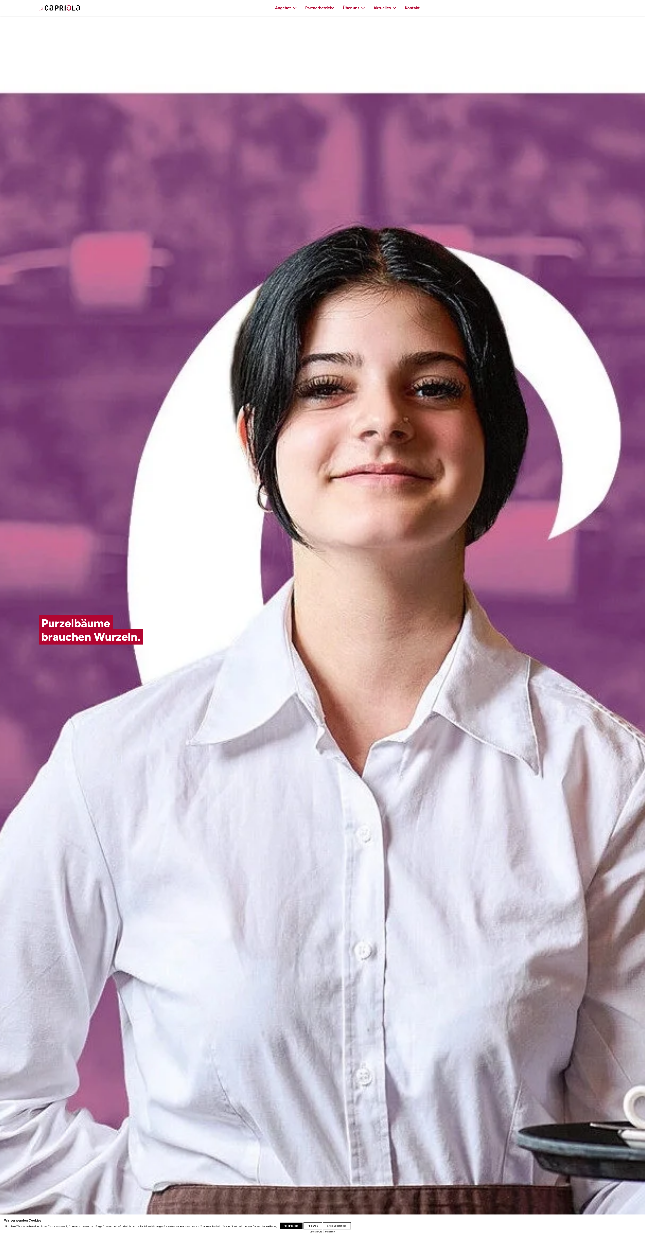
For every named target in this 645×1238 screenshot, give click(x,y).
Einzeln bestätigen (337, 1225)
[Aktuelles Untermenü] (394, 8)
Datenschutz (316, 1231)
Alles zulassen (291, 1225)
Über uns (351, 7)
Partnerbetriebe (319, 7)
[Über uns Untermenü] (363, 8)
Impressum (330, 1231)
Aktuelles (382, 7)
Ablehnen (313, 1225)
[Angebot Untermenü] (295, 8)
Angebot (283, 7)
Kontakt (412, 7)
